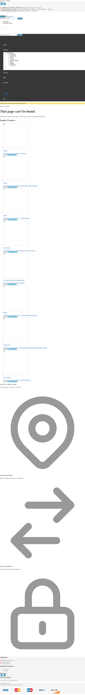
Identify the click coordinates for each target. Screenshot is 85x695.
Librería (5, 150)
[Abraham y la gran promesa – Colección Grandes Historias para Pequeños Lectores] (15, 342)
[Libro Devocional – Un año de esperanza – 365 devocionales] (15, 245)
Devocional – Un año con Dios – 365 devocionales (16, 380)
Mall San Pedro (6, 662)
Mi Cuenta (6, 669)
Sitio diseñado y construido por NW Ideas (11, 684)
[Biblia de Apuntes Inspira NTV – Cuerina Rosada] (15, 212)
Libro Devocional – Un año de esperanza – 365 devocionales (19, 250)
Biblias (5, 183)
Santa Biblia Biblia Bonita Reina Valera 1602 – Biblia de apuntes (20, 186)
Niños (8, 345)
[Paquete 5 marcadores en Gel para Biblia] (15, 277)
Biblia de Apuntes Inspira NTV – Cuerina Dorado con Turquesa (20, 315)
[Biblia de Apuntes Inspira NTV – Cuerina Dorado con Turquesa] (15, 309)
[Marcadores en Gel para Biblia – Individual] (15, 148)
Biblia (4, 345)
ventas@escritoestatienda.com (10, 680)
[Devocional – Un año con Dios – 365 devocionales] (15, 374)
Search (20, 18)
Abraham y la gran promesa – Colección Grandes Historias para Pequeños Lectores (25, 347)
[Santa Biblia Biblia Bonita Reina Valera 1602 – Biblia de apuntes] (15, 180)
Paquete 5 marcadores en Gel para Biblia (14, 283)
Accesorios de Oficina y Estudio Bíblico (13, 280)
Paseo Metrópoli (6, 663)
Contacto (5, 670)
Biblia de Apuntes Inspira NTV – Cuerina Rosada (16, 218)
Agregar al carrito (12, 155)
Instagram (5, 94)
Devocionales (6, 247)
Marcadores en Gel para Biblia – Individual (14, 153)
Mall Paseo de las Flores (8, 660)
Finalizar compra (7, 23)
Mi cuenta (6, 21)
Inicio (1, 106)
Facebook (5, 92)
